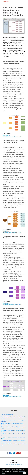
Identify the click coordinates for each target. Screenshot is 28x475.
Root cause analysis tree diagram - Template (14, 237)
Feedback (12, 464)
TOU (21, 464)
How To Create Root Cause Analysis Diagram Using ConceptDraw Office (13, 11)
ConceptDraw (6, 1)
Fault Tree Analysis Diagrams (7, 414)
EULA (16, 464)
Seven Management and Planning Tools (12, 137)
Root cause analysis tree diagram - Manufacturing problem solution (14, 309)
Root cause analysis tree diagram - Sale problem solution (14, 141)
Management (6, 135)
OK (24, 473)
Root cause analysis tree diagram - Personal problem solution (14, 62)
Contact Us (8, 464)
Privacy (18, 464)
